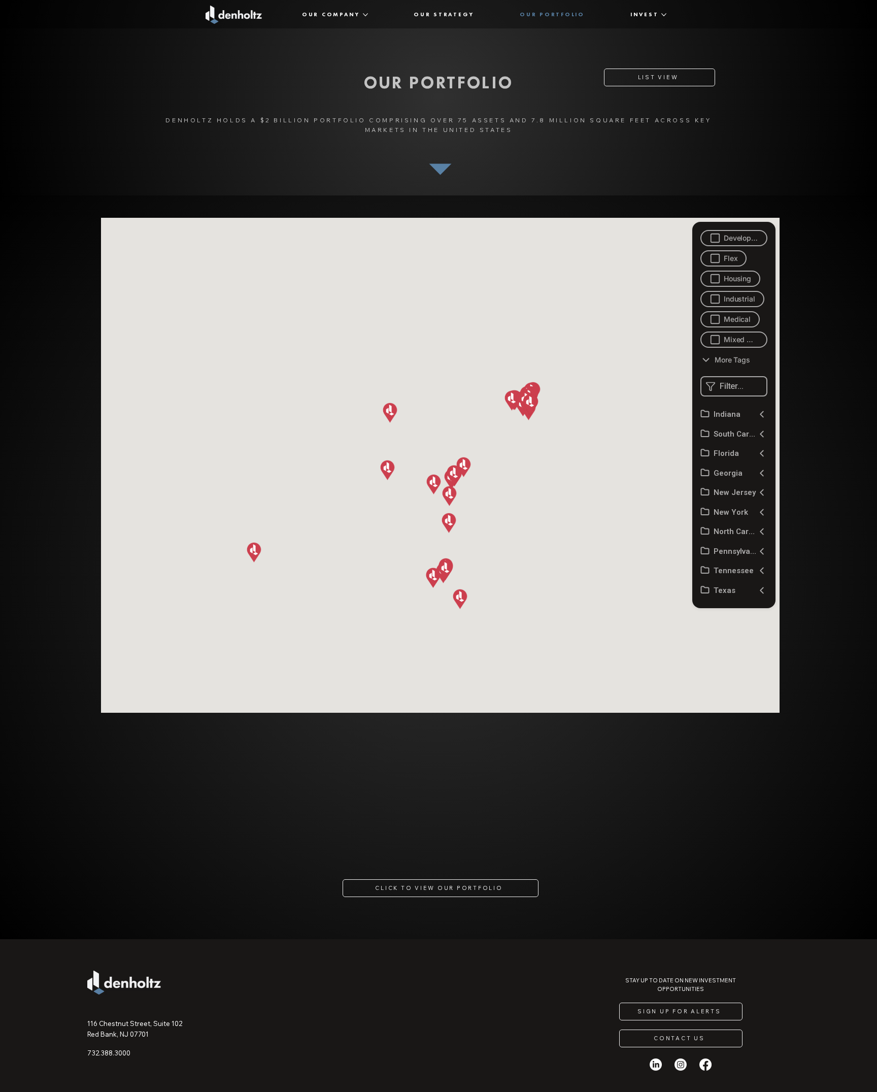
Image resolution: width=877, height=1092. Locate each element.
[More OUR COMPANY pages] (365, 14)
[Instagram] (680, 1064)
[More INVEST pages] (663, 14)
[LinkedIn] (656, 1064)
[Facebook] (705, 1064)
